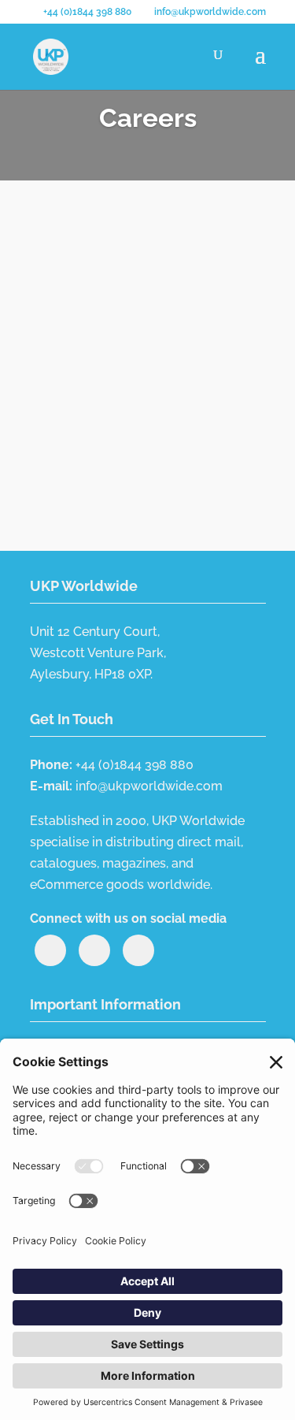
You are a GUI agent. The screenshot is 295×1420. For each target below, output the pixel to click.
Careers (174, 295)
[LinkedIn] (50, 950)
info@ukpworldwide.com (149, 786)
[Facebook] (138, 950)
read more (76, 428)
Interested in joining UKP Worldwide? (118, 271)
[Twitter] (94, 950)
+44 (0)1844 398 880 (87, 11)
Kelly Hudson (103, 295)
